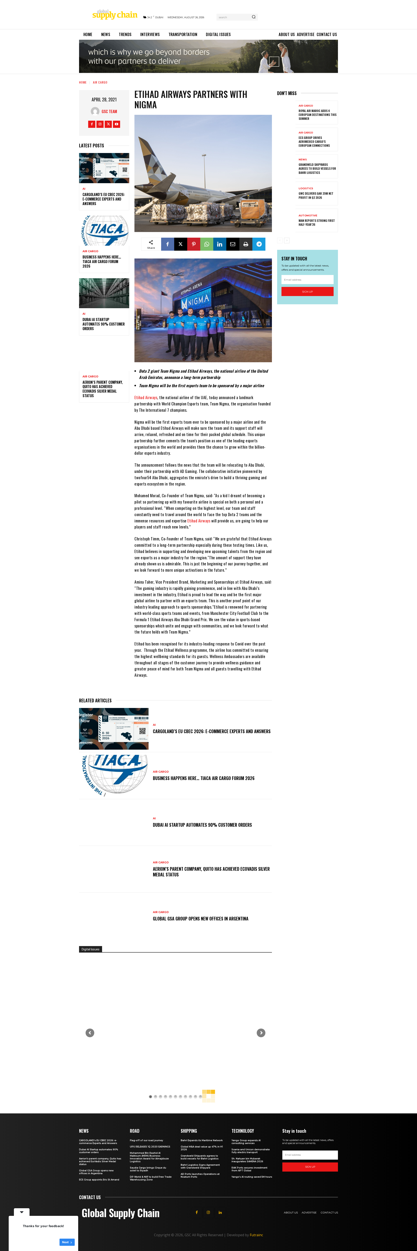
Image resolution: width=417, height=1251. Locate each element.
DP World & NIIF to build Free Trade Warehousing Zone (151, 1178)
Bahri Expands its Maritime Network (202, 1140)
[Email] (232, 244)
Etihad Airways (145, 397)
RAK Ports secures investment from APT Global (249, 1169)
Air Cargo (100, 82)
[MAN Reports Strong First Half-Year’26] (286, 220)
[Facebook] (91, 124)
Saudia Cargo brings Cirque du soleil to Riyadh (148, 1169)
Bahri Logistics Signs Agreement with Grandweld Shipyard (200, 1166)
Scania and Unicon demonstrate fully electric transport (251, 1151)
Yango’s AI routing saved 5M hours (252, 1176)
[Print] (245, 244)
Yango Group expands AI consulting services (246, 1142)
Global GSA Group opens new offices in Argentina (201, 918)
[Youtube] (116, 124)
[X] (108, 124)
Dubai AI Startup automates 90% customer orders (104, 324)
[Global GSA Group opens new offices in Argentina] (114, 916)
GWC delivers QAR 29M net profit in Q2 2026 (316, 195)
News (303, 159)
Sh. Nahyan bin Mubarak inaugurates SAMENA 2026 (247, 1160)
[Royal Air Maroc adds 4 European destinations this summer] (286, 112)
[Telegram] (258, 244)
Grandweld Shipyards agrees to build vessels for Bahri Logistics (317, 168)
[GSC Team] (96, 111)
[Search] (254, 17)
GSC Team (109, 111)
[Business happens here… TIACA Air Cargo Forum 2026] (104, 231)
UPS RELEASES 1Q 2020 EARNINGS (150, 1146)
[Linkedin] (219, 244)
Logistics (306, 188)
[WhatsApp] (206, 244)
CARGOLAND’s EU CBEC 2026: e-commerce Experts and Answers (104, 199)
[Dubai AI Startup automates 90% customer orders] (104, 293)
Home (83, 82)
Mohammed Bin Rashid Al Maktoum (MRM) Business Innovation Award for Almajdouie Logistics (149, 1157)
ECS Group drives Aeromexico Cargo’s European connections (314, 141)
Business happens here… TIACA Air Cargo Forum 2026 (102, 261)
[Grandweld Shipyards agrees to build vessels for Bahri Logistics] (286, 166)
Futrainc (256, 1235)
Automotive (308, 215)
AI (84, 189)
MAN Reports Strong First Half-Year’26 (317, 222)
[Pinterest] (193, 244)
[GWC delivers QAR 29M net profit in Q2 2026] (286, 193)
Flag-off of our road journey (146, 1140)
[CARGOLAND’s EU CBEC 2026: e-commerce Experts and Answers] (104, 168)
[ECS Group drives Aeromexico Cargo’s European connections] (286, 139)
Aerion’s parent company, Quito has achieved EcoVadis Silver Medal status (103, 389)
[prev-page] (280, 240)
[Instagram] (100, 124)
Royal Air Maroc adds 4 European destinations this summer (317, 114)
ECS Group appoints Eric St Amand (99, 1179)
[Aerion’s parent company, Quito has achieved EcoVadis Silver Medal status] (104, 356)
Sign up (307, 291)
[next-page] (287, 240)
